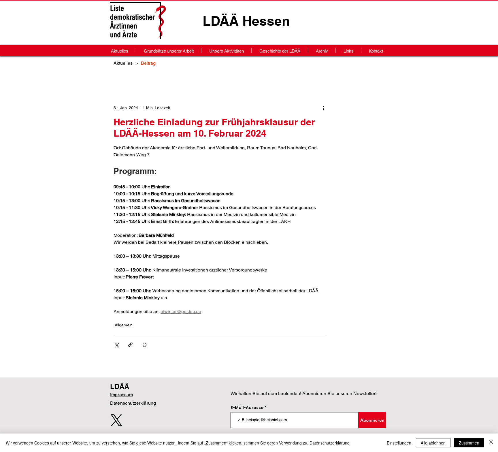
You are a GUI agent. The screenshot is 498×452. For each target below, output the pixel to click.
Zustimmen (469, 443)
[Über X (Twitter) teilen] (116, 344)
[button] (321, 50)
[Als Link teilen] (130, 344)
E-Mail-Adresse (248, 408)
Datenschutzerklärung (330, 443)
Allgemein (124, 325)
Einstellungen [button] (399, 443)
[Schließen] (491, 442)
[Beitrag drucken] (144, 344)
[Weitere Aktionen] (323, 107)
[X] (116, 420)
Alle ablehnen (433, 443)
